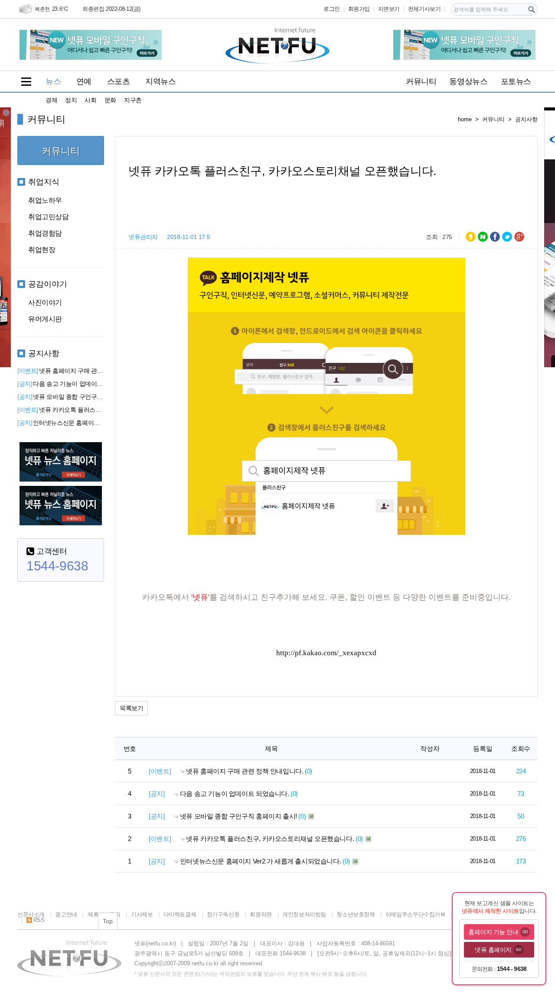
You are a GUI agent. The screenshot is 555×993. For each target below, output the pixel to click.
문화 (110, 100)
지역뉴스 (160, 81)
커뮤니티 (421, 81)
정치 (71, 100)
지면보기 (389, 9)
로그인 (331, 9)
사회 (90, 100)
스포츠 (118, 81)
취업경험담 (45, 233)
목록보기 (131, 708)
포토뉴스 (516, 81)
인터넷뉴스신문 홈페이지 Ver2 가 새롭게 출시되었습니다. (60, 422)
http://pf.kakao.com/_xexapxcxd (326, 653)
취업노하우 (45, 200)
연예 (83, 81)
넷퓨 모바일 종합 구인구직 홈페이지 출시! (60, 396)
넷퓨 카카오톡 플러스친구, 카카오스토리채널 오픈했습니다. (60, 409)
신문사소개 (31, 914)
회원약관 (260, 914)
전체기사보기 (424, 9)
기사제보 (142, 914)
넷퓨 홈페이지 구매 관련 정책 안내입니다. (60, 370)
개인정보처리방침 (304, 914)
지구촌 (133, 100)
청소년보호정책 (355, 914)
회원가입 (359, 9)
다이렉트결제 (179, 914)
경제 (51, 100)
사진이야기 (45, 302)
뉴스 (53, 81)
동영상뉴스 (468, 81)
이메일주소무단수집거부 (415, 914)
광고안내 (66, 914)
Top (108, 921)
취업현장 (41, 249)
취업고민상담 (48, 216)
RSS (38, 920)
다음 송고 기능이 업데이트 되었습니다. (60, 383)
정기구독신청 (223, 914)
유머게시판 (45, 319)
